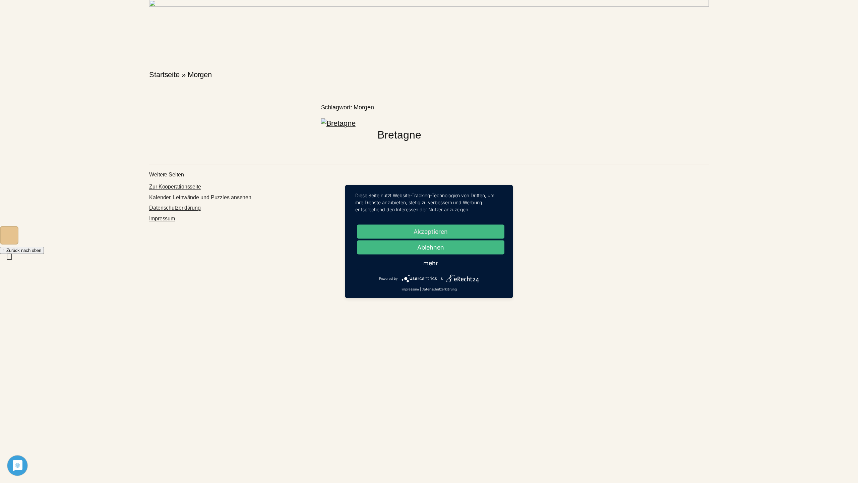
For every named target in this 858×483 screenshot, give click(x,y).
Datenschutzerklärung (175, 208)
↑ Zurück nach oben (22, 250)
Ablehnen (430, 247)
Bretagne (399, 135)
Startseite (164, 74)
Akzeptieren (431, 231)
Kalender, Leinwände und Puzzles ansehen (200, 197)
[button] (9, 235)
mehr (430, 263)
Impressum (162, 218)
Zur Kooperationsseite (175, 187)
